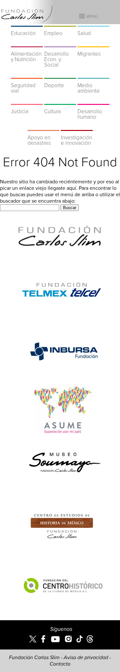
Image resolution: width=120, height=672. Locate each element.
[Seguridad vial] (27, 74)
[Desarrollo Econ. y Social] (60, 43)
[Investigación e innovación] (77, 127)
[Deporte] (60, 74)
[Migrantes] (93, 43)
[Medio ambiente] (93, 74)
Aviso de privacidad (86, 657)
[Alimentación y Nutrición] (27, 43)
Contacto (60, 664)
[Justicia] (27, 100)
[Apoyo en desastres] (44, 127)
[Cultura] (60, 100)
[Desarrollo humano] (93, 100)
